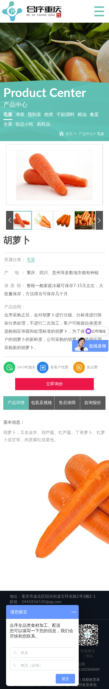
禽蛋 (94, 114)
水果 (7, 124)
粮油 (82, 114)
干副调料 (65, 114)
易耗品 (43, 124)
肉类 (48, 114)
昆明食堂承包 (85, 685)
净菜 (20, 114)
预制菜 (34, 114)
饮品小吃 (24, 124)
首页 (69, 134)
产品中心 (86, 134)
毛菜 (7, 114)
